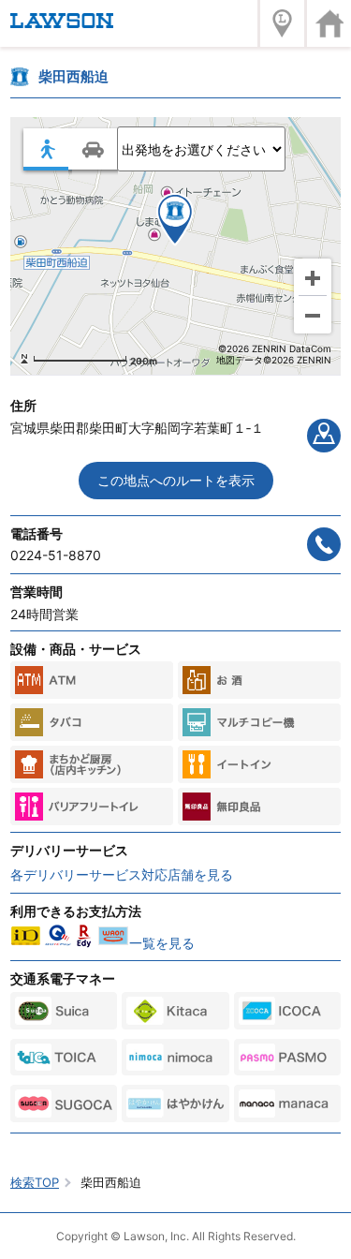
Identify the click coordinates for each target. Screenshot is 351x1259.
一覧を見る (162, 943)
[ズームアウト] (312, 314)
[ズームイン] (312, 277)
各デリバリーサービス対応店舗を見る (121, 874)
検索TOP (34, 1182)
